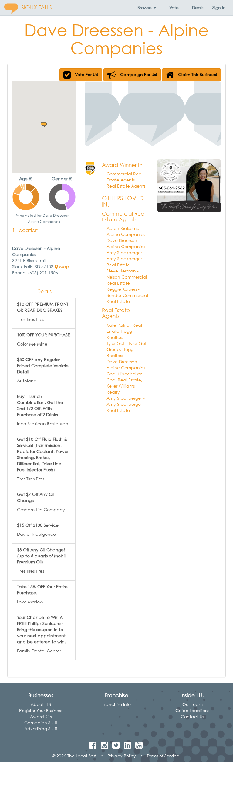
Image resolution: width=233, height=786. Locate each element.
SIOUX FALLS (36, 7)
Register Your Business (40, 710)
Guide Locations (192, 710)
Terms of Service (163, 755)
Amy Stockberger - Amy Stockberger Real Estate (125, 258)
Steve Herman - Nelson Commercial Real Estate (126, 277)
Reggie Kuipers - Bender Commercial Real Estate (127, 295)
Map (63, 266)
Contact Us (192, 716)
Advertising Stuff (40, 728)
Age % (25, 178)
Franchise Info (116, 704)
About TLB (41, 704)
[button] (146, 7)
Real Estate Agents (125, 185)
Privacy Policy (121, 755)
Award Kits (41, 716)
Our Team (192, 704)
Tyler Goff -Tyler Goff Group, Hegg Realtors (126, 349)
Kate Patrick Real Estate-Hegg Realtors (124, 331)
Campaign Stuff (40, 722)
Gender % (62, 178)
